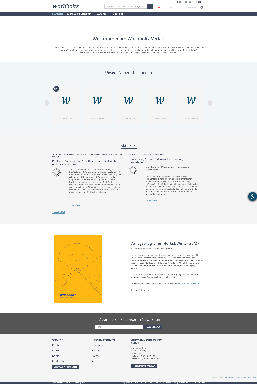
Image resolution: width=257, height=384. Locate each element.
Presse (188, 2)
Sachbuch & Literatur (79, 13)
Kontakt (57, 345)
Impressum (127, 382)
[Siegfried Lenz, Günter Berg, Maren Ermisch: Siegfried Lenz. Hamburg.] (97, 104)
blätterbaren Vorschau (188, 283)
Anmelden (174, 7)
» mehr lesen (75, 205)
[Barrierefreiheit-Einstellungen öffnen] (252, 196)
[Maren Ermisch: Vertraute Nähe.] (159, 104)
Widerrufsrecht (185, 382)
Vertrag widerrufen (65, 367)
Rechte (199, 2)
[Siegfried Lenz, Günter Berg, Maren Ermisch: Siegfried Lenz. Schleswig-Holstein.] (128, 104)
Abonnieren (154, 326)
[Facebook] (53, 374)
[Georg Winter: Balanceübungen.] (191, 104)
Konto (56, 356)
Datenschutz (146, 382)
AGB (137, 382)
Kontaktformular (144, 365)
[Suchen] (150, 6)
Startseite (57, 13)
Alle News (59, 211)
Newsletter (200, 382)
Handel (177, 2)
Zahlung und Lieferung (165, 382)
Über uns (118, 13)
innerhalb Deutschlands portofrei (240, 377)
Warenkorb (195, 7)
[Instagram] (57, 374)
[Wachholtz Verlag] (65, 6)
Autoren (102, 13)
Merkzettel (58, 361)
